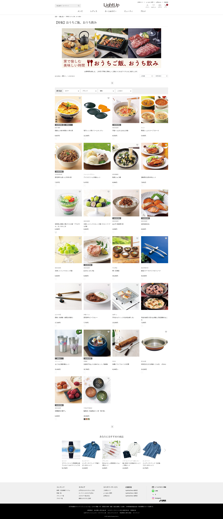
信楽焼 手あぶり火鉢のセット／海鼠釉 (96, 364)
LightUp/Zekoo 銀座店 (131, 490)
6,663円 (86, 229)
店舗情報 (166, 2)
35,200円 (115, 276)
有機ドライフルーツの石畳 (120, 364)
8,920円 (143, 229)
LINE (156, 491)
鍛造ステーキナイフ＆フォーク (151, 271)
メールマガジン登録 (160, 487)
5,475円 (86, 182)
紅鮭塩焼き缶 (145, 224)
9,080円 (86, 276)
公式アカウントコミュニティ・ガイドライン (94, 512)
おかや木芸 (58, 314)
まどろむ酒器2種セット (62, 364)
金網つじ (114, 314)
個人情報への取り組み (99, 510)
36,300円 (144, 276)
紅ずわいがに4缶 (89, 271)
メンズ (80, 11)
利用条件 (132, 510)
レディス (93, 11)
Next (165, 450)
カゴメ (143, 127)
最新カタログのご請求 (85, 498)
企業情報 (89, 510)
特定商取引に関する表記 (125, 512)
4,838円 (114, 229)
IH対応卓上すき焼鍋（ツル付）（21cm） (154, 364)
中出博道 (114, 268)
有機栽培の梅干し (60, 411)
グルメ (143, 11)
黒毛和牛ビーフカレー (91, 317)
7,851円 (143, 182)
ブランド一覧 (60, 495)
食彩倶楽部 (115, 127)
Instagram (158, 498)
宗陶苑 (85, 361)
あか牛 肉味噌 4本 (118, 224)
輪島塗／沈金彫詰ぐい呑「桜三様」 (95, 411)
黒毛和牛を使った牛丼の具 (63, 177)
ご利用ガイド (140, 2)
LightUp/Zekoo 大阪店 (131, 493)
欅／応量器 (115, 271)
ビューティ (128, 11)
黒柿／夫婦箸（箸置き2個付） (64, 317)
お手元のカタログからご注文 (87, 490)
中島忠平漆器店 (88, 408)
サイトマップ (136, 512)
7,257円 (57, 182)
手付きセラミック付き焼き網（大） (123, 317)
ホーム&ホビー (111, 11)
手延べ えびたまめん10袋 (120, 130)
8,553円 (114, 135)
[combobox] (68, 6)
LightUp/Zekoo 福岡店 (131, 495)
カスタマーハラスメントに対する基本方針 (118, 510)
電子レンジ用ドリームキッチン (93, 130)
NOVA (114, 361)
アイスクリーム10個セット (92, 177)
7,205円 (143, 322)
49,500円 (86, 416)
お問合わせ (158, 2)
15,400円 (58, 369)
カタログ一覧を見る (84, 495)
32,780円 (86, 369)
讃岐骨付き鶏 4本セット (148, 177)
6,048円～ (115, 369)
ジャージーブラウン (89, 174)
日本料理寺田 (58, 174)
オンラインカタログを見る (86, 493)
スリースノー (58, 361)
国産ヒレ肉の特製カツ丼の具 (64, 130)
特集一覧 (61, 16)
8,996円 (114, 182)
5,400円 (143, 135)
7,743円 (86, 322)
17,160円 (58, 322)
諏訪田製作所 (144, 268)
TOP (56, 16)
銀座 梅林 (57, 127)
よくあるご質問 (149, 2)
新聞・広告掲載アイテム (63, 490)
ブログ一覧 (60, 498)
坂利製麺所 (115, 174)
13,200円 (115, 322)
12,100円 (86, 135)
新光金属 (143, 361)
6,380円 (57, 229)
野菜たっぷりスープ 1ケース (150, 130)
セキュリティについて (113, 512)
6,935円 (57, 416)
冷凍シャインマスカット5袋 (63, 271)
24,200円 (144, 369)
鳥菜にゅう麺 (116, 177)
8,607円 (57, 135)
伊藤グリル (87, 314)
